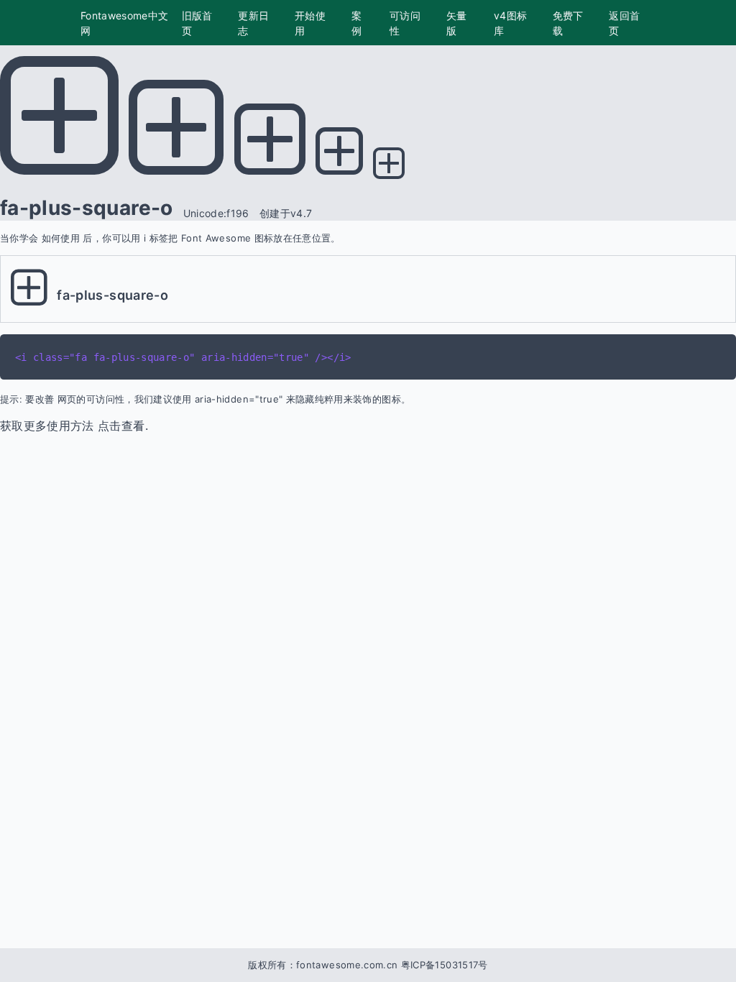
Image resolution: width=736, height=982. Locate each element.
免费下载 (568, 23)
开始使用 (310, 23)
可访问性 (405, 23)
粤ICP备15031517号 (444, 964)
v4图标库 (510, 23)
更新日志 (253, 23)
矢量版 (456, 23)
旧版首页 (197, 23)
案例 (356, 23)
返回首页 (624, 23)
